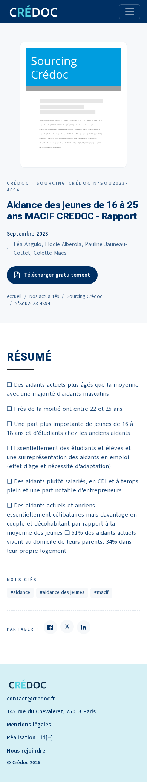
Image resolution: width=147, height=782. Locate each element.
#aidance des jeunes (62, 592)
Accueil (14, 296)
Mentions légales (29, 724)
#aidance (20, 592)
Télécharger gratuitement (56, 275)
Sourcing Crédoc (84, 296)
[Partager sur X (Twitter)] (67, 626)
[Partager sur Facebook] (50, 627)
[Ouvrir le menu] (129, 11)
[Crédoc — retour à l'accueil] (33, 11)
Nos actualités (44, 296)
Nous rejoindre (26, 750)
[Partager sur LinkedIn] (83, 627)
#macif (101, 592)
